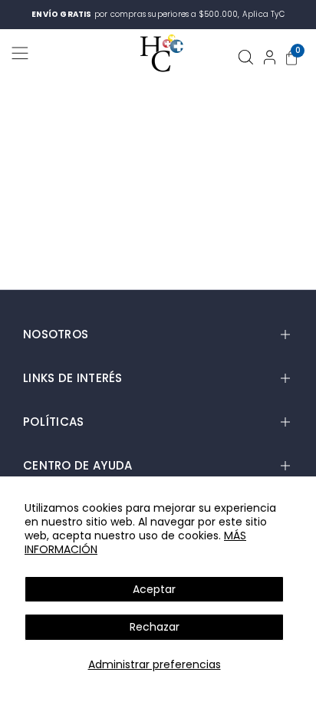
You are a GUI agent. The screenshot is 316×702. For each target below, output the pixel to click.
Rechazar (154, 626)
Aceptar (154, 589)
